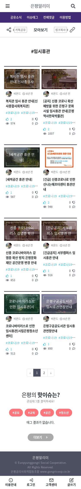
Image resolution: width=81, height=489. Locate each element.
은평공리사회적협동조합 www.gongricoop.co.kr (40, 471)
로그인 (31, 484)
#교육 (31, 412)
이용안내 (10, 484)
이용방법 (65, 17)
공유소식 (16, 17)
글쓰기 (71, 484)
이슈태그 (32, 17)
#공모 (16, 412)
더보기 (37, 437)
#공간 (47, 412)
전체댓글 (48, 17)
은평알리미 (40, 6)
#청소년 (64, 412)
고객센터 (51, 484)
